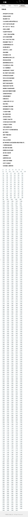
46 (7, 182)
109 (4, 203)
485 (8, 342)
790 (8, 456)
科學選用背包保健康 (8, 75)
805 (8, 461)
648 (21, 402)
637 (17, 398)
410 (8, 314)
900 (8, 497)
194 (4, 234)
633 (21, 396)
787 (17, 454)
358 (21, 294)
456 (12, 331)
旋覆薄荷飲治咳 (7, 158)
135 (8, 212)
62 (22, 186)
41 (11, 180)
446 (12, 327)
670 (8, 411)
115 (8, 205)
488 (21, 342)
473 (21, 337)
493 (21, 344)
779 (4, 452)
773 (21, 448)
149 (4, 218)
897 (17, 495)
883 (21, 489)
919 (4, 504)
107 (17, 201)
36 (14, 179)
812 (17, 463)
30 (14, 177)
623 (21, 393)
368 (21, 298)
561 (12, 370)
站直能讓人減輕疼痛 (8, 165)
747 (17, 439)
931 (12, 508)
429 (4, 322)
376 (12, 301)
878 (21, 488)
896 (12, 495)
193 (21, 233)
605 (8, 387)
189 (4, 233)
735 (8, 435)
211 (12, 240)
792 (17, 456)
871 (12, 486)
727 (17, 432)
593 (21, 381)
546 (12, 365)
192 (17, 233)
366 (12, 298)
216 (12, 242)
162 (17, 221)
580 (8, 378)
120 (8, 206)
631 (12, 396)
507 (17, 350)
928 (21, 506)
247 (17, 253)
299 (4, 273)
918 (21, 502)
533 (21, 359)
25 (18, 175)
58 (7, 186)
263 (21, 259)
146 (12, 216)
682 (17, 415)
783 (21, 452)
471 (12, 337)
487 (17, 342)
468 (21, 335)
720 (8, 430)
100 (7, 199)
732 (17, 434)
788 (21, 454)
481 (12, 340)
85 (18, 193)
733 (21, 434)
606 (12, 387)
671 (12, 411)
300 (8, 273)
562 (17, 370)
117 (16, 205)
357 (17, 294)
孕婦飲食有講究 (7, 16)
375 (8, 301)
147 (17, 216)
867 (17, 484)
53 (11, 184)
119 (3, 206)
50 (22, 182)
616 (12, 391)
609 (4, 389)
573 (21, 374)
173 (21, 225)
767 (17, 447)
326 (12, 283)
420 (8, 318)
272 (17, 262)
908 (21, 499)
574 (4, 376)
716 (12, 428)
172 (17, 225)
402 (17, 311)
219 (4, 244)
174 (4, 227)
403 (21, 311)
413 (21, 314)
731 (12, 434)
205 (8, 238)
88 (7, 195)
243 (21, 251)
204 (4, 238)
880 (8, 489)
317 (17, 279)
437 (17, 324)
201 (12, 236)
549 (4, 367)
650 (8, 404)
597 (17, 383)
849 (4, 478)
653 (21, 404)
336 (12, 286)
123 (21, 206)
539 (4, 363)
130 (8, 210)
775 (8, 450)
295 (8, 272)
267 (17, 260)
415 (8, 316)
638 (21, 398)
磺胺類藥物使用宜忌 (8, 62)
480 (8, 340)
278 (21, 264)
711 (12, 426)
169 (4, 225)
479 (4, 340)
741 (12, 437)
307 (17, 275)
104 (4, 201)
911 (12, 501)
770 (8, 448)
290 (8, 270)
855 (8, 480)
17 (11, 173)
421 (12, 318)
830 (8, 471)
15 (3, 173)
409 (4, 314)
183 (21, 229)
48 (14, 182)
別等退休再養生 (7, 116)
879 (4, 489)
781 (12, 452)
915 (8, 502)
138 (21, 212)
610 (8, 389)
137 (17, 212)
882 (17, 489)
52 (7, 184)
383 (21, 303)
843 (21, 474)
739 (4, 437)
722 (17, 430)
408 (21, 313)
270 (8, 262)
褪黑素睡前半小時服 (8, 109)
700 (8, 422)
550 (8, 367)
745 (8, 439)
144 (4, 216)
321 (12, 281)
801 (12, 460)
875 (8, 488)
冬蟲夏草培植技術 (7, 31)
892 (17, 493)
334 (4, 286)
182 (17, 229)
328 (21, 283)
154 (4, 219)
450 (8, 329)
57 (3, 186)
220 (8, 244)
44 (22, 180)
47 (11, 182)
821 (12, 467)
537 (17, 361)
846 (12, 476)
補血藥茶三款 (6, 18)
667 (17, 409)
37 (18, 179)
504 (4, 350)
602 (17, 385)
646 (12, 402)
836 (12, 473)
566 (12, 372)
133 (21, 210)
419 (4, 318)
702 (17, 422)
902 (17, 497)
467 (17, 335)
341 (12, 288)
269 (4, 262)
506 (12, 350)
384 (4, 305)
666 (12, 409)
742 (17, 437)
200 (8, 236)
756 (12, 443)
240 (8, 251)
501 (12, 348)
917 (17, 502)
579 (4, 378)
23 (11, 175)
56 (22, 184)
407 (17, 313)
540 (8, 363)
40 (7, 180)
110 (8, 203)
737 (17, 435)
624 (4, 394)
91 (18, 195)
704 (4, 424)
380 (8, 303)
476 (12, 339)
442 (17, 326)
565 (8, 372)
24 (14, 175)
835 (8, 473)
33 (3, 179)
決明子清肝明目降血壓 (8, 24)
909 (4, 501)
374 (4, 301)
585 (8, 380)
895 (8, 495)
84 (14, 193)
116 (12, 205)
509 (4, 352)
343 (21, 288)
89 (11, 195)
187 (17, 231)
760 (8, 445)
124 (4, 208)
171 (12, 225)
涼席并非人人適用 (7, 49)
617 (17, 391)
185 (8, 231)
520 (8, 355)
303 (21, 273)
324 (4, 283)
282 (17, 266)
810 (8, 463)
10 (9, 171)
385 (8, 305)
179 (4, 229)
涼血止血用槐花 (7, 140)
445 (8, 327)
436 (12, 324)
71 (11, 190)
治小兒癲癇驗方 (7, 67)
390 (8, 307)
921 (12, 504)
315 (8, 279)
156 (12, 219)
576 (12, 376)
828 (21, 469)
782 (17, 452)
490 (8, 344)
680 (8, 415)
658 (21, 406)
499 (4, 348)
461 (12, 333)
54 (14, 184)
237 (17, 249)
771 (12, 448)
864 (4, 484)
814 (4, 465)
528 (21, 357)
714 (4, 428)
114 (3, 205)
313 (21, 277)
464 (4, 335)
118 (21, 205)
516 (12, 353)
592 (17, 381)
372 (17, 300)
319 (4, 281)
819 (4, 467)
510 (8, 352)
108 (21, 201)
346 (12, 290)
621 (12, 393)
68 (22, 188)
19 (18, 173)
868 (21, 484)
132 (17, 210)
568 (21, 372)
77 (11, 192)
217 (17, 242)
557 (17, 368)
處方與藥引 (6, 132)
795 (8, 458)
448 (21, 327)
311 (12, 277)
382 (17, 303)
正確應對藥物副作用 (8, 44)
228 (21, 246)
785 (8, 454)
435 (8, 324)
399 (4, 311)
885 (8, 491)
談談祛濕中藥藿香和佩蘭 (9, 91)
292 (17, 270)
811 (12, 463)
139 (4, 214)
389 (4, 307)
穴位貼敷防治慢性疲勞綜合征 (10, 21)
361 (12, 296)
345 (8, 290)
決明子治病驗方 (7, 163)
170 (8, 225)
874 (4, 488)
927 (17, 506)
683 (21, 415)
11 (13, 171)
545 (8, 365)
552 (17, 367)
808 (21, 461)
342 (17, 288)
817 (17, 465)
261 (12, 259)
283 (21, 266)
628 (21, 394)
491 (12, 344)
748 (21, 439)
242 (17, 251)
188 (21, 231)
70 (7, 190)
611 (12, 389)
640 (8, 400)
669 (4, 411)
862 (17, 482)
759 (4, 445)
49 (18, 182)
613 (21, 389)
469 (4, 337)
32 (22, 177)
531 (12, 359)
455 (8, 331)
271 (12, 262)
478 (21, 339)
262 (17, 259)
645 (8, 402)
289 (4, 270)
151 (12, 218)
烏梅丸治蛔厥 (6, 29)
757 (17, 443)
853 (21, 478)
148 (21, 216)
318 (21, 279)
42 (14, 180)
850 (8, 478)
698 (21, 421)
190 (8, 233)
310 (8, 277)
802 (17, 460)
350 (8, 292)
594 (4, 383)
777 (17, 450)
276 (12, 264)
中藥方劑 (15, 5)
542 (17, 363)
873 (21, 486)
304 (4, 275)
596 (12, 383)
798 (21, 458)
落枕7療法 (5, 104)
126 (12, 208)
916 (12, 502)
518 (21, 353)
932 (17, 508)
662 (17, 407)
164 (4, 223)
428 (21, 320)
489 (4, 344)
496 (12, 346)
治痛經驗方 (6, 155)
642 (17, 400)
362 (17, 296)
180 (8, 229)
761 (12, 445)
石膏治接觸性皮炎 (7, 127)
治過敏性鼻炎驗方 (7, 93)
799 (4, 460)
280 (8, 266)
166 (12, 223)
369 (4, 300)
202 (17, 236)
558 (21, 368)
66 (14, 188)
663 (21, 407)
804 (4, 461)
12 (17, 171)
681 (12, 415)
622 (17, 393)
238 (21, 249)
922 (17, 504)
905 (8, 499)
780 (8, 452)
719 (4, 430)
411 (12, 314)
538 (21, 361)
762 (17, 445)
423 (21, 318)
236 (12, 249)
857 (17, 480)
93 (3, 197)
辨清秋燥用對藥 (7, 60)
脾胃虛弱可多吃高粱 (8, 13)
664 (4, 409)
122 (17, 206)
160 (8, 221)
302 (17, 273)
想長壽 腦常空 (6, 47)
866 (12, 484)
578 (21, 376)
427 (17, 320)
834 (4, 473)
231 (12, 247)
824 (4, 469)
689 (4, 419)
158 (21, 219)
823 (21, 467)
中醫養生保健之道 (9, 514)
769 (4, 448)
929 (4, 508)
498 (21, 346)
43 (18, 180)
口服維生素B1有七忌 (8, 101)
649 (4, 404)
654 (4, 406)
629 (4, 396)
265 (8, 260)
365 (8, 298)
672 (17, 411)
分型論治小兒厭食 (7, 124)
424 (4, 320)
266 (12, 260)
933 (21, 508)
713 (21, 426)
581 (12, 378)
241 (12, 251)
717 (17, 428)
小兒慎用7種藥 (6, 111)
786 (12, 454)
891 (12, 493)
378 (21, 301)
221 (12, 244)
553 (21, 367)
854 (4, 480)
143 (21, 214)
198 (21, 234)
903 (21, 497)
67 (18, 188)
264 (4, 260)
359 (4, 296)
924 (4, 506)
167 (17, 223)
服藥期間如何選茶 (7, 80)
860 (8, 482)
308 (21, 275)
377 (17, 301)
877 (17, 488)
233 (21, 247)
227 (17, 246)
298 (21, 272)
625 (8, 394)
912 (17, 501)
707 (17, 424)
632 (17, 396)
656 (12, 406)
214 (4, 242)
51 (3, 184)
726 (12, 432)
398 (21, 309)
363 (21, 296)
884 (4, 491)
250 (8, 255)
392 (17, 307)
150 (8, 218)
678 (21, 413)
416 (12, 316)
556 (12, 368)
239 (4, 251)
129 (4, 210)
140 (8, 214)
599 (4, 385)
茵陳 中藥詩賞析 (7, 134)
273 (21, 262)
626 (12, 394)
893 (21, 493)
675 (8, 413)
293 (21, 270)
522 (17, 355)
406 (12, 313)
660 (8, 407)
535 (8, 361)
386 (12, 305)
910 (8, 501)
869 (4, 486)
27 (3, 177)
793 (21, 456)
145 (8, 216)
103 (20, 199)
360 (8, 296)
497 (17, 346)
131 (12, 210)
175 (8, 227)
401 (12, 311)
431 (12, 322)
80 (22, 192)
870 (8, 486)
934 (4, 510)
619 (4, 393)
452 (17, 329)
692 (17, 419)
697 (17, 421)
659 (4, 407)
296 (12, 272)
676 (12, 413)
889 (4, 493)
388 (21, 305)
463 (21, 333)
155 (8, 219)
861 (12, 482)
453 (21, 329)
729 (4, 434)
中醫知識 (22, 5)
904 (4, 499)
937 (17, 510)
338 (21, 286)
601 (12, 385)
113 (21, 203)
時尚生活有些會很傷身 (8, 78)
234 (4, 249)
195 (8, 234)
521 (12, 355)
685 (8, 417)
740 (8, 437)
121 (12, 206)
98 (22, 197)
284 (4, 268)
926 (12, 506)
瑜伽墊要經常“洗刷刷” (8, 70)
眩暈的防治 (6, 98)
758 (21, 443)
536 (12, 361)
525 (8, 357)
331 (12, 285)
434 (4, 324)
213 (21, 240)
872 (17, 486)
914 (4, 502)
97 (18, 197)
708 (21, 424)
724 (4, 432)
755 (8, 443)
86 (22, 193)
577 (17, 376)
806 (12, 461)
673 (21, 411)
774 (4, 450)
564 (4, 372)
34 (7, 179)
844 (4, 476)
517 (17, 353)
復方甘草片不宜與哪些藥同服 (10, 129)
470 (8, 337)
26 (22, 175)
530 (8, 359)
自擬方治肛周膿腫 (7, 160)
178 (21, 227)
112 (16, 203)
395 (8, 309)
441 (12, 326)
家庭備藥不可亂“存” (8, 42)
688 (21, 417)
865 (8, 484)
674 (4, 413)
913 (21, 501)
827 (17, 469)
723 (21, 430)
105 (8, 201)
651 (12, 404)
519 (4, 355)
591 (12, 381)
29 (11, 177)
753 (21, 441)
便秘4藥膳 (5, 52)
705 (8, 424)
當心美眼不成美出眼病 (8, 73)
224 (4, 246)
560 (8, 370)
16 (7, 173)
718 (21, 428)
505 (8, 350)
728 (21, 432)
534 (4, 361)
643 (21, 400)
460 (8, 333)
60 (14, 186)
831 (12, 471)
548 (21, 365)
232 (17, 247)
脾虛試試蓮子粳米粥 (8, 85)
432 (17, 322)
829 (4, 471)
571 (12, 374)
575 (8, 376)
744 (4, 439)
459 (4, 333)
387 (17, 305)
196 (12, 234)
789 (4, 456)
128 (21, 208)
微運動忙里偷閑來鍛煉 (8, 88)
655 (8, 406)
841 (12, 474)
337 (17, 286)
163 (21, 221)
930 (8, 508)
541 (12, 363)
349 (4, 292)
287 (17, 268)
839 (4, 474)
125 (8, 208)
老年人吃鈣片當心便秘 (8, 39)
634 (4, 398)
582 (17, 378)
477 (17, 339)
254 (4, 257)
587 (17, 380)
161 (12, 221)
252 (17, 255)
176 (12, 227)
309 (4, 277)
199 (4, 236)
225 (8, 246)
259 (4, 259)
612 (17, 389)
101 (12, 199)
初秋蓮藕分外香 (7, 55)
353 (21, 292)
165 (8, 223)
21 (3, 175)
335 (8, 286)
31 (18, 177)
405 (8, 313)
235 (8, 249)
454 (4, 331)
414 (4, 316)
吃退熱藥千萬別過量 (8, 106)
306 (12, 275)
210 (8, 240)
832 (17, 471)
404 (4, 313)
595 (8, 383)
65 (11, 188)
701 (12, 422)
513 (21, 352)
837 (17, 473)
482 (17, 340)
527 (17, 357)
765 (8, 447)
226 (12, 246)
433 (21, 322)
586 (12, 380)
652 (17, 404)
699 (4, 422)
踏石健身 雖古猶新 (7, 147)
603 (21, 385)
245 (8, 253)
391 (12, 307)
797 (17, 458)
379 (4, 303)
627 (17, 394)
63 (3, 188)
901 (12, 497)
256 (12, 257)
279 (4, 266)
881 (12, 489)
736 (12, 435)
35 (11, 179)
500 (8, 348)
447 (17, 327)
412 (17, 314)
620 (8, 393)
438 (21, 324)
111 (12, 203)
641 (12, 400)
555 (8, 368)
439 (4, 326)
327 (17, 283)
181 (12, 229)
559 (4, 370)
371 (12, 300)
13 (21, 171)
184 (4, 231)
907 (17, 499)
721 (12, 430)
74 (22, 190)
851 (12, 478)
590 (8, 381)
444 (4, 327)
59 (11, 186)
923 (21, 504)
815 (8, 465)
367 (17, 298)
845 (8, 476)
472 (17, 337)
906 (12, 499)
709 (4, 426)
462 (17, 333)
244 (4, 253)
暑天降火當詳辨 (7, 152)
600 (8, 385)
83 (11, 193)
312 (17, 277)
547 (17, 365)
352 (17, 292)
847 (17, 476)
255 (8, 257)
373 (21, 300)
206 (12, 238)
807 (17, 461)
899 (4, 497)
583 (21, 378)
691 (12, 419)
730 (8, 434)
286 (12, 268)
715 (8, 428)
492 (17, 344)
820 (8, 467)
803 (21, 460)
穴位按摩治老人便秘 (8, 65)
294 (4, 272)
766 (12, 447)
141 (12, 214)
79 (18, 192)
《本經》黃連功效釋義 (8, 34)
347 (17, 290)
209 (4, 240)
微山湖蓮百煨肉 (7, 114)
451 (12, 329)
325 (8, 283)
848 (21, 476)
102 (16, 199)
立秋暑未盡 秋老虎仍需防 (9, 122)
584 (4, 380)
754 (4, 443)
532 (17, 359)
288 (21, 268)
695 (8, 421)
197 (17, 234)
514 (4, 353)
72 (14, 190)
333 (21, 285)
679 (4, 415)
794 (4, 458)
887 (17, 491)
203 (21, 236)
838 (21, 473)
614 (4, 391)
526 (12, 357)
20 (22, 173)
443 (21, 326)
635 (8, 398)
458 (21, 331)
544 (4, 365)
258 (21, 257)
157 (17, 219)
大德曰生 (5, 137)
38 (22, 179)
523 (21, 355)
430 (8, 322)
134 (4, 212)
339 (4, 288)
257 (17, 257)
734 (4, 435)
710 (8, 426)
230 (8, 247)
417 (17, 316)
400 (8, 311)
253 (21, 255)
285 (8, 268)
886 (12, 491)
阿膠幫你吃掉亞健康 (8, 150)
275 (8, 264)
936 (12, 510)
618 (21, 391)
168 (21, 223)
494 (4, 346)
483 (21, 340)
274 (4, 264)
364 (4, 298)
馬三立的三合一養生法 (8, 26)
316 (12, 279)
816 (12, 465)
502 (17, 348)
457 (17, 331)
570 (8, 374)
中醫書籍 (3, 5)
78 (14, 192)
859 (4, 482)
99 (3, 199)
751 (12, 441)
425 (8, 320)
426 (12, 320)
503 (21, 348)
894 (4, 495)
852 (17, 478)
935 (8, 510)
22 (7, 175)
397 (17, 309)
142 (17, 214)
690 (8, 419)
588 (21, 380)
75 (3, 192)
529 (4, 359)
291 (12, 270)
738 (21, 435)
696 (12, 421)
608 (21, 387)
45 (3, 182)
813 (21, 463)
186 (12, 231)
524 (4, 357)
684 (4, 417)
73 (18, 190)
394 (4, 309)
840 (8, 474)
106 (12, 201)
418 (21, 316)
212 (17, 240)
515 (8, 353)
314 (4, 279)
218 (21, 242)
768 (21, 447)
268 (21, 260)
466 (12, 335)
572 (17, 374)
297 (17, 272)
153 (21, 218)
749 (4, 441)
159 (4, 221)
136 (12, 212)
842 (17, 474)
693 (21, 419)
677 (17, 413)
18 (14, 173)
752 (17, 441)
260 (8, 259)
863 (21, 482)
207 (17, 238)
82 (7, 193)
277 (17, 264)
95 (11, 197)
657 (17, 406)
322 (17, 281)
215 (8, 242)
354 (4, 294)
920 (8, 504)
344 (4, 290)
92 (22, 195)
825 (8, 469)
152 (17, 218)
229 (4, 247)
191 (12, 233)
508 (21, 350)
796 (12, 458)
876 (12, 488)
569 (4, 374)
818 (21, 465)
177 (17, 227)
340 (8, 288)
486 (12, 342)
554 (4, 368)
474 (4, 339)
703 (21, 422)
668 (21, 409)
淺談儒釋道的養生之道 (8, 57)
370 (8, 300)
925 (8, 506)
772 (17, 448)
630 (8, 396)
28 (7, 177)
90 (14, 195)
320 (8, 281)
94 (7, 197)
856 (12, 480)
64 (7, 188)
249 (4, 255)
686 (12, 417)
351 (12, 292)
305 (8, 275)
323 (21, 281)
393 (21, 307)
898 (21, 495)
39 (3, 180)
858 (21, 480)
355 (8, 294)
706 (12, 424)
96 (14, 197)
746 (12, 439)
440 (8, 326)
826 (12, 469)
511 (12, 352)
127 (17, 208)
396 (12, 309)
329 (4, 285)
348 (21, 290)
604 (4, 387)
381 (12, 303)
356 (12, 294)
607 (17, 387)
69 (3, 190)
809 (4, 463)
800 (8, 460)
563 (21, 370)
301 (12, 273)
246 (12, 253)
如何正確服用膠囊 (7, 37)
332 (17, 285)
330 (8, 285)
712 (17, 426)
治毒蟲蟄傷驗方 (7, 96)
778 (21, 450)
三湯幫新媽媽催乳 (7, 145)
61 (18, 186)
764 (4, 447)
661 (12, 407)
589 (4, 381)
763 (21, 445)
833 (21, 471)
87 (3, 195)
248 (21, 253)
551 (12, 367)
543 (21, 363)
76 (7, 192)
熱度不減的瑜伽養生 (8, 83)
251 (12, 255)
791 (12, 456)
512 (17, 352)
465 (8, 335)
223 (21, 244)
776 (12, 450)
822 (17, 467)
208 (21, 238)
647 (17, 402)
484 (4, 342)
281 (12, 266)
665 (8, 409)
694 (4, 421)
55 (18, 184)
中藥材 (9, 5)
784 (4, 454)
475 (8, 339)
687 (17, 417)
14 (25, 171)
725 (8, 432)
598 (21, 383)
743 (21, 437)
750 (8, 441)
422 (17, 318)
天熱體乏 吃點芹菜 (7, 119)
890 (8, 493)
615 (8, 391)
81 (3, 193)
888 (21, 491)
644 (4, 402)
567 (17, 372)
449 (4, 329)
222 (17, 244)
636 (12, 398)
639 (4, 400)
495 (8, 346)
